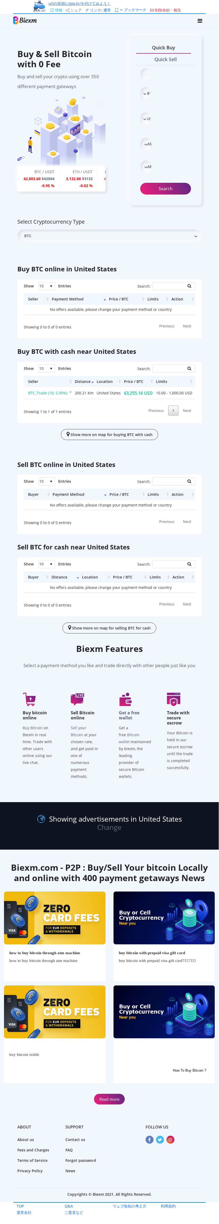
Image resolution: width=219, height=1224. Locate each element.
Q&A (69, 1206)
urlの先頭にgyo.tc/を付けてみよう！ (80, 3)
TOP (20, 1206)
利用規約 (168, 1206)
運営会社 (24, 1212)
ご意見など (74, 1212)
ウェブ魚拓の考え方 (129, 1206)
